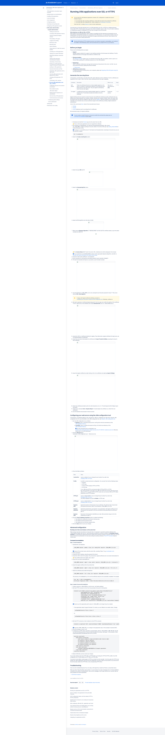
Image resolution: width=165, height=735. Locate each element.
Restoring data (53, 44)
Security (108, 731)
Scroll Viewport (83, 724)
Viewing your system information (56, 53)
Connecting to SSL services (55, 80)
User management (51, 20)
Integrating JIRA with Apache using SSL (109, 70)
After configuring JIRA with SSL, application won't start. (81, 703)
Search (113, 3)
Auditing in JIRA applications (55, 67)
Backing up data (53, 42)
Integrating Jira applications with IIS (77, 717)
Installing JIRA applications (52, 16)
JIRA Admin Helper (53, 90)
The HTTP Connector (108, 535)
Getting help (49, 103)
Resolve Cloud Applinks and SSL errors (78, 714)
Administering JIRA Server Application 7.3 (55, 7)
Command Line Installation (79, 116)
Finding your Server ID (54, 31)
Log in (117, 2)
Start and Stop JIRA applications (56, 95)
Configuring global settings (54, 99)
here (82, 104)
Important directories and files (56, 68)
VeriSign (98, 99)
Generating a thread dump (55, 61)
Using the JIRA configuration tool (108, 418)
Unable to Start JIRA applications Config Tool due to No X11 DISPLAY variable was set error (94, 429)
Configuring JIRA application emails (54, 25)
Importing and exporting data (53, 23)
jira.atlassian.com (110, 551)
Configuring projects (51, 22)
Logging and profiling (54, 40)
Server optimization (52, 101)
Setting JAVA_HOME (113, 126)
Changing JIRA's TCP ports (86, 478)
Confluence (77, 724)
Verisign (74, 106)
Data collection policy (54, 88)
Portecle (85, 121)
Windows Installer (78, 58)
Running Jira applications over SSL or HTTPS (79, 690)
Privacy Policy (95, 731)
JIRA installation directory (80, 423)
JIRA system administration (53, 27)
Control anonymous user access (56, 97)
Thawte (74, 107)
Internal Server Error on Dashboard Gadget (79, 712)
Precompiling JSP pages (55, 38)
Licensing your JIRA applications (56, 51)
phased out (87, 24)
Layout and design (51, 18)
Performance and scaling (52, 105)
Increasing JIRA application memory (57, 33)
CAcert (74, 109)
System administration (53, 29)
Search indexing (53, 46)
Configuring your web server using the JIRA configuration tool (89, 299)
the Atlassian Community (105, 22)
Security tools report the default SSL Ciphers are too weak (85, 255)
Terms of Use (102, 731)
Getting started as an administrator (54, 14)
